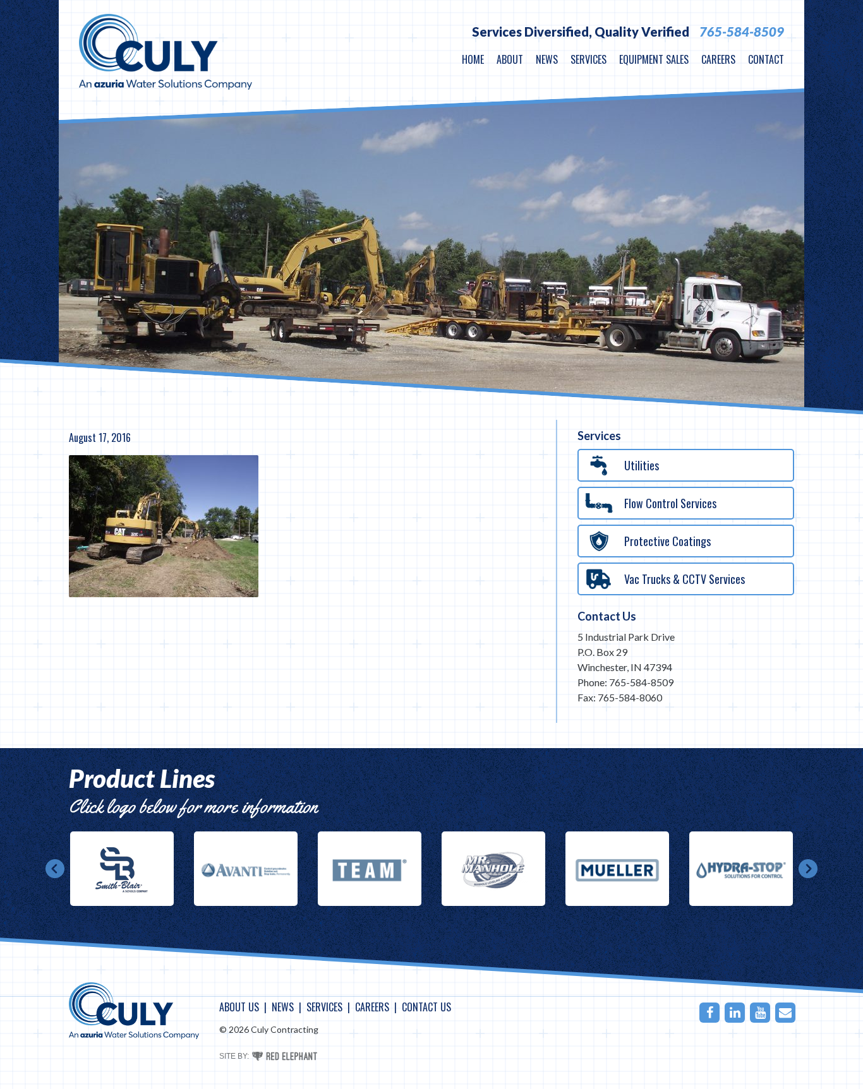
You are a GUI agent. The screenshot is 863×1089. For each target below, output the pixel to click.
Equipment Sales (654, 59)
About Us (239, 1007)
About (510, 59)
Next (808, 869)
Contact (766, 59)
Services (588, 59)
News (547, 59)
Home (473, 59)
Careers (718, 59)
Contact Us (606, 616)
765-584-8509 (741, 31)
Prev (55, 869)
